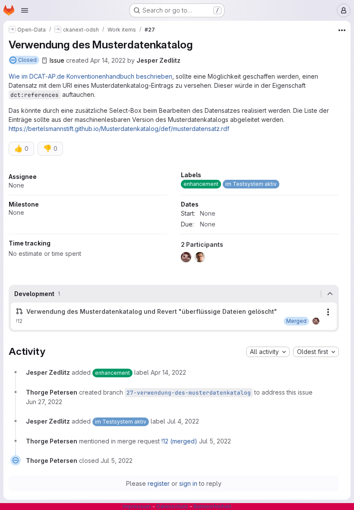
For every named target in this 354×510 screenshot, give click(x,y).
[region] (174, 219)
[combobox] (268, 352)
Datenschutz (172, 506)
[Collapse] (330, 294)
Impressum (137, 506)
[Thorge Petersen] (316, 321)
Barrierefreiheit (212, 506)
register (159, 483)
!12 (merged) (179, 441)
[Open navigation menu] (25, 10)
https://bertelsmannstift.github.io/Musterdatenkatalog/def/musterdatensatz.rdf (119, 128)
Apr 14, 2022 (108, 60)
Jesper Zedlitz (158, 60)
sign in (188, 483)
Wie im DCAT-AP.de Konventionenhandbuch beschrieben (90, 76)
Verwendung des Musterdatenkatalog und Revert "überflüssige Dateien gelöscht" (151, 311)
